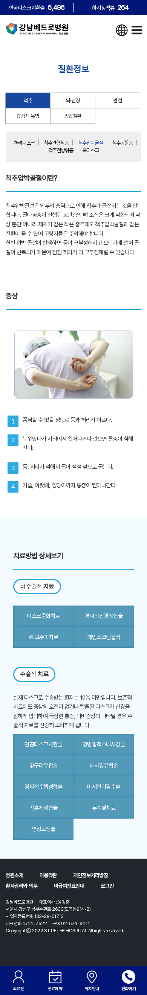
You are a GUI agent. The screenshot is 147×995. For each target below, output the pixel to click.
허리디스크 (24, 143)
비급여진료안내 (69, 886)
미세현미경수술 (103, 786)
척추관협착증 (56, 143)
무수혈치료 (104, 807)
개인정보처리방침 (90, 875)
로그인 (107, 886)
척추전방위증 (60, 150)
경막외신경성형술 (103, 616)
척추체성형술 (43, 807)
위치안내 (92, 988)
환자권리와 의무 (21, 886)
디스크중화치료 (43, 616)
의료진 (18, 988)
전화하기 (128, 988)
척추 (27, 100)
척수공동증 (122, 143)
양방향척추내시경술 (104, 744)
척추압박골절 (90, 143)
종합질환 (72, 116)
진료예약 (55, 988)
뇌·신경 (73, 100)
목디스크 (90, 150)
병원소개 (14, 875)
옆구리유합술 (43, 765)
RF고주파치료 (43, 637)
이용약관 (48, 875)
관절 (117, 100)
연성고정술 (43, 829)
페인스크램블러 (103, 637)
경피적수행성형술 (43, 786)
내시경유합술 (104, 765)
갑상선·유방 (27, 116)
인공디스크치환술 (43, 744)
